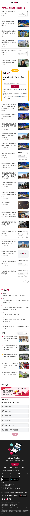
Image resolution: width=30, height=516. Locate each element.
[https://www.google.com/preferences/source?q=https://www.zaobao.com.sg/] (23, 496)
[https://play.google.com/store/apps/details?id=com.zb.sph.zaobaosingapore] (15, 479)
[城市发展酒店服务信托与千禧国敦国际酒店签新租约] (23, 117)
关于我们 (3, 467)
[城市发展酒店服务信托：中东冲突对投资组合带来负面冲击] (23, 43)
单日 (19, 333)
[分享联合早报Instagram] (28, 473)
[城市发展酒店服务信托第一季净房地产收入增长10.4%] (23, 33)
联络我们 (9, 470)
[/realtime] (8, 290)
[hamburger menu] (2, 3)
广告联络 (15, 467)
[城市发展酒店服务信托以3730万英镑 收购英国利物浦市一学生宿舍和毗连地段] (23, 175)
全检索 (25, 492)
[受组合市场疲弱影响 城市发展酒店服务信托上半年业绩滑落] (23, 136)
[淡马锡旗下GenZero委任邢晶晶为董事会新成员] (23, 63)
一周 (25, 333)
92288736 (17, 489)
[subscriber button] (27, 3)
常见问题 (3, 470)
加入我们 (21, 467)
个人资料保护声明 (19, 492)
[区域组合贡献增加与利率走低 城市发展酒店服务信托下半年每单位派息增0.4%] (23, 107)
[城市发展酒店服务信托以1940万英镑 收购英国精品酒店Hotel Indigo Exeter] (23, 215)
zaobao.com (12, 505)
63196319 (11, 484)
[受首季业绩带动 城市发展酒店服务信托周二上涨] (23, 254)
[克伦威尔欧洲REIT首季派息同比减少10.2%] (23, 244)
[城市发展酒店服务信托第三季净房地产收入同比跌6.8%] (23, 195)
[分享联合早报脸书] (2, 473)
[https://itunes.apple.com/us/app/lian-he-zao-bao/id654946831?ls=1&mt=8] (5, 479)
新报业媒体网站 (5, 492)
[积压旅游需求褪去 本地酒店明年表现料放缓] (23, 185)
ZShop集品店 (4, 495)
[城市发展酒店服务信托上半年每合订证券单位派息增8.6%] (23, 24)
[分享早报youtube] (19, 473)
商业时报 (16, 495)
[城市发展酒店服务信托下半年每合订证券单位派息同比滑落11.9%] (23, 166)
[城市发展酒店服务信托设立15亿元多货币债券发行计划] (23, 126)
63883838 (8, 486)
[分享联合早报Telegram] (2, 476)
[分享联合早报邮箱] (28, 476)
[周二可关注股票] (23, 205)
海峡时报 (11, 495)
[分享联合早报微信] (19, 476)
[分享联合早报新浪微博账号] (11, 476)
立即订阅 (15, 464)
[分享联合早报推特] (11, 473)
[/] (15, 3)
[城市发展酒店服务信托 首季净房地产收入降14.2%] (23, 146)
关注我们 (9, 467)
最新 (5, 290)
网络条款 (12, 492)
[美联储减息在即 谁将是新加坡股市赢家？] (23, 224)
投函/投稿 (16, 470)
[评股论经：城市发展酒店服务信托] (23, 14)
